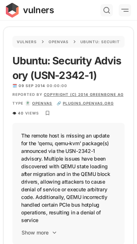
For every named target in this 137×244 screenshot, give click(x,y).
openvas (42, 103)
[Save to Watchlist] (47, 113)
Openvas (59, 42)
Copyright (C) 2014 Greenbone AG (83, 94)
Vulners (27, 42)
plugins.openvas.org (88, 103)
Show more (35, 232)
